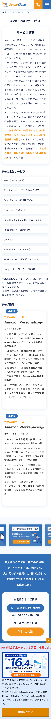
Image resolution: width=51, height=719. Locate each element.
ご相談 (29, 631)
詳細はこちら (25, 712)
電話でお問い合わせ (29, 607)
